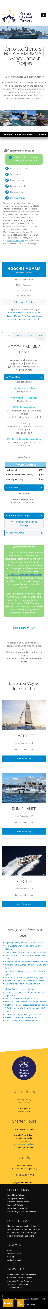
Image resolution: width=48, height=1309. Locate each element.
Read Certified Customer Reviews (21, 1274)
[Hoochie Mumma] (6, 112)
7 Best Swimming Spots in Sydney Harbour (23, 1014)
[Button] (43, 15)
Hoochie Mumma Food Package (25, 523)
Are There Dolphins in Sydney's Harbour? (22, 984)
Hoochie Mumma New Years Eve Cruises (24, 316)
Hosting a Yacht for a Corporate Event (21, 998)
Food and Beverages (21, 515)
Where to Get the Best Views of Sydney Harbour (26, 961)
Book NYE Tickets (15, 1205)
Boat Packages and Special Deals (21, 1211)
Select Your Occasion (24, 302)
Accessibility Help (14, 1287)
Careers (10, 1257)
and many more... (17, 198)
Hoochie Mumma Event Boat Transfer (24, 319)
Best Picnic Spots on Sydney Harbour (21, 1020)
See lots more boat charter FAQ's (21, 1232)
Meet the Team (14, 1253)
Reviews (29, 335)
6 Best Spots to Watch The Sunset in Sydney (24, 980)
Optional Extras (16, 532)
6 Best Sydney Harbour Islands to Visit (21, 1017)
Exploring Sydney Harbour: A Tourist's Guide (24, 942)
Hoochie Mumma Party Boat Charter (24, 312)
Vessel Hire (14, 377)
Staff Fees (13, 487)
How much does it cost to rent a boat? (24, 1229)
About (10, 1250)
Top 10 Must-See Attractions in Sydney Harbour (26, 952)
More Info (40, 337)
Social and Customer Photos (19, 1277)
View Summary (24, 758)
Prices (7, 335)
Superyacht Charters (16, 1198)
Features (18, 335)
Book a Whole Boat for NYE (19, 1208)
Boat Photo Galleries (16, 1195)
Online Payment (14, 1260)
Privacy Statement (27, 1304)
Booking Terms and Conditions (20, 1236)
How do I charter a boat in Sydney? (22, 1226)
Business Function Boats (18, 1201)
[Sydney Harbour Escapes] (18, 16)
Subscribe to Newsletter (17, 1284)
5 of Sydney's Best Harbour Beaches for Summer (26, 1005)
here (15, 220)
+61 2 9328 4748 (24, 1174)
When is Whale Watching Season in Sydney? (24, 977)
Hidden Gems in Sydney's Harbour (20, 989)
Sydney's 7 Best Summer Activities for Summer (25, 1001)
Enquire (8, 1303)
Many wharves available (24, 1144)
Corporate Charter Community (20, 1281)
